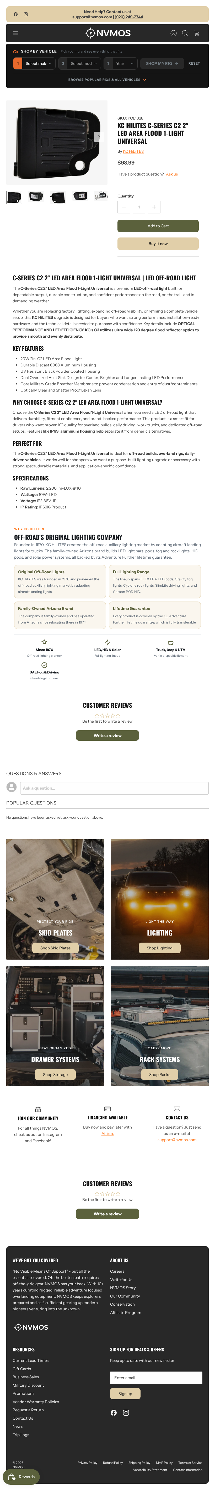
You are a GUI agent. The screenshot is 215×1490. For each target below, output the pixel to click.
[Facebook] (15, 14)
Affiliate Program (125, 1312)
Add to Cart (158, 225)
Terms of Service (190, 1463)
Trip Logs (21, 1434)
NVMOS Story (123, 1287)
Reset (194, 63)
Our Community (125, 1296)
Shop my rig (159, 63)
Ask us (172, 174)
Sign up (125, 1393)
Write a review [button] (108, 735)
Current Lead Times (31, 1360)
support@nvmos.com (177, 1139)
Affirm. (107, 1133)
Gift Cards (22, 1368)
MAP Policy (164, 1463)
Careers (117, 1271)
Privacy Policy (87, 1463)
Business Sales (26, 1376)
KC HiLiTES (133, 151)
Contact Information (187, 1470)
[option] (57, 142)
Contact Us (23, 1418)
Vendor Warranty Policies (36, 1401)
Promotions (23, 1393)
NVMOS (18, 1467)
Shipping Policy (139, 1463)
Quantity (125, 196)
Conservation (122, 1304)
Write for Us (121, 1279)
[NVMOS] (108, 33)
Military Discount (28, 1385)
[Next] (99, 137)
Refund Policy (113, 1463)
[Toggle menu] (18, 33)
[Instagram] (26, 14)
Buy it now (158, 243)
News (18, 1426)
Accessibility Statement (150, 1470)
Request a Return (28, 1409)
